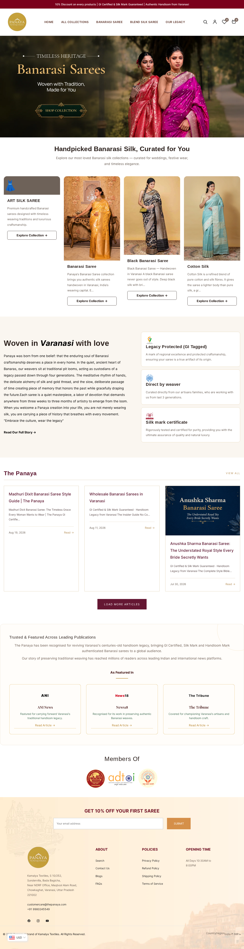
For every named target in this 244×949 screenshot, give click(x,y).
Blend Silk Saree (144, 22)
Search (100, 860)
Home (49, 22)
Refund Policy (150, 868)
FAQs (99, 883)
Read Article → (45, 725)
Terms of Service (152, 883)
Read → (69, 532)
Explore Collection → (32, 235)
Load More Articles (122, 604)
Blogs (99, 876)
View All (233, 473)
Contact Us (102, 868)
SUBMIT (179, 823)
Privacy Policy (151, 860)
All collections (75, 22)
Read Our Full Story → (20, 432)
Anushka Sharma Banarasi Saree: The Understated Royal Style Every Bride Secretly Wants (202, 550)
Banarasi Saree (109, 22)
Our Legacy (175, 22)
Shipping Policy (151, 876)
